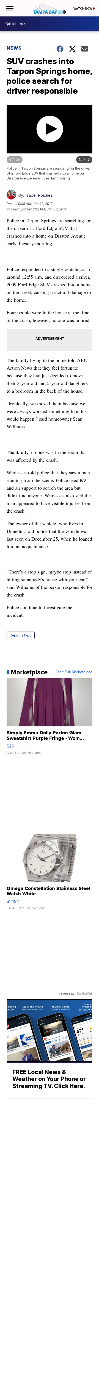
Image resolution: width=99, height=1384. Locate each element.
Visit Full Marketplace (74, 672)
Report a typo (21, 635)
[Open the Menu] (9, 8)
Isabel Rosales (39, 195)
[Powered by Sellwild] (84, 994)
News (14, 48)
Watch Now (83, 8)
